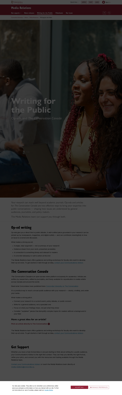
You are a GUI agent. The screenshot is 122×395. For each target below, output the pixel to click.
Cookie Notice (48, 390)
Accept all (79, 387)
